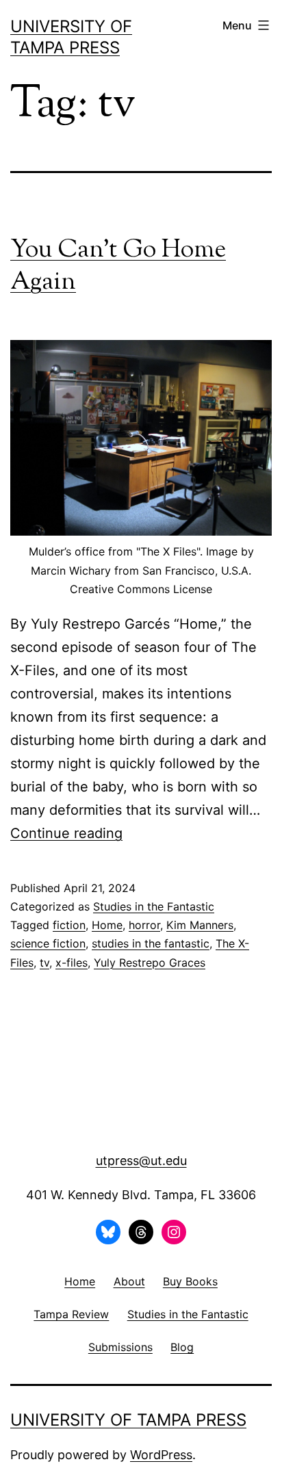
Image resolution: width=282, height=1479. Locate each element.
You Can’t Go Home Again (118, 266)
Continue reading (66, 833)
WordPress (161, 1455)
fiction (69, 925)
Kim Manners (199, 925)
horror (144, 925)
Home (107, 925)
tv (44, 962)
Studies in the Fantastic (153, 906)
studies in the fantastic (150, 943)
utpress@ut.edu (141, 1160)
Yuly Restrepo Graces (149, 962)
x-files (71, 962)
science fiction (48, 943)
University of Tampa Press (128, 1420)
